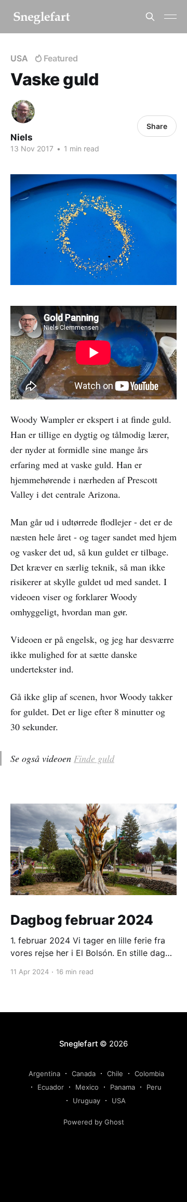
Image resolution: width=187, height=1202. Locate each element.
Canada (84, 1073)
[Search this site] (150, 16)
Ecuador (50, 1087)
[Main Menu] (170, 16)
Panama (122, 1087)
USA (19, 58)
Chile (115, 1073)
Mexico (87, 1087)
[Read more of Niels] (23, 111)
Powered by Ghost (93, 1122)
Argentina (44, 1073)
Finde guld (94, 758)
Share (156, 126)
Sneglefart (78, 1044)
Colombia (149, 1073)
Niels (21, 137)
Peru (154, 1087)
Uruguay (86, 1100)
